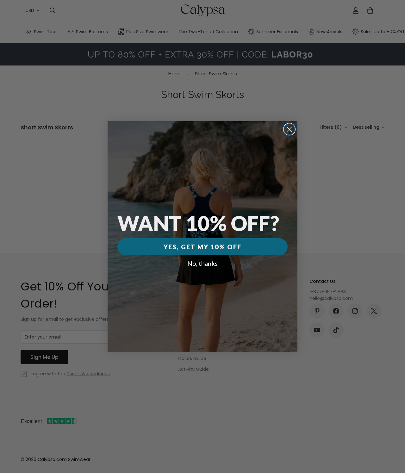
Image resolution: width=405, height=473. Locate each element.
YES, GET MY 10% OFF (202, 247)
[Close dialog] (289, 129)
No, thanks (202, 263)
